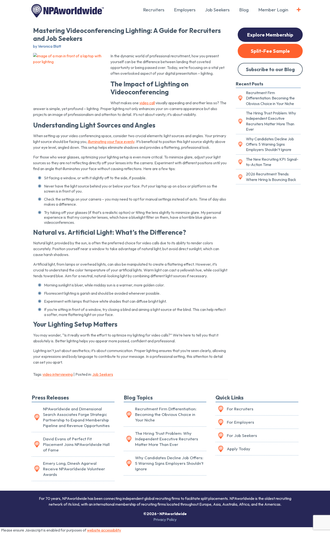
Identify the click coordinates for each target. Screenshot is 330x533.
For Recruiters (240, 408)
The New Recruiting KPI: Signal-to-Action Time (272, 162)
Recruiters (153, 10)
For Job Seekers (242, 435)
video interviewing (58, 374)
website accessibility (104, 530)
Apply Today (238, 448)
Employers (184, 10)
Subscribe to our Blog (270, 69)
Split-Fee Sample (270, 51)
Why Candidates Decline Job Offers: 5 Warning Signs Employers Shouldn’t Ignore (270, 144)
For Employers (240, 422)
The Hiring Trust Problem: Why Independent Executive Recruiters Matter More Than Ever (271, 121)
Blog (244, 10)
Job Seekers (217, 10)
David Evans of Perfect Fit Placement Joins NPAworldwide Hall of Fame (76, 444)
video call (147, 102)
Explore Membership (270, 35)
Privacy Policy (165, 519)
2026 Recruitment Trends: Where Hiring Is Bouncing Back (271, 177)
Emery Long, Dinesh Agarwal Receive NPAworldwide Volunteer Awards (74, 469)
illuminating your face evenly (111, 141)
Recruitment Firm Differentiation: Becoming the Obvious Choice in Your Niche (270, 98)
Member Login (273, 10)
